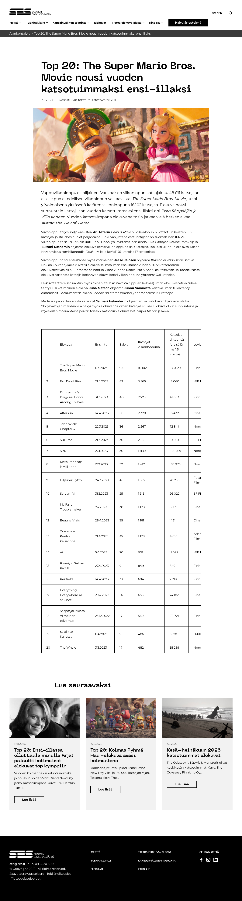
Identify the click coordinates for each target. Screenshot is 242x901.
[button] (230, 7)
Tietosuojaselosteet (26, 878)
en (220, 13)
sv (214, 13)
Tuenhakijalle (35, 22)
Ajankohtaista (19, 33)
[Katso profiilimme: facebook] (201, 859)
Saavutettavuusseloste (26, 873)
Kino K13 (155, 22)
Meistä (14, 22)
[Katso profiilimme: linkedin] (215, 859)
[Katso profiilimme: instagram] (208, 859)
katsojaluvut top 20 (72, 100)
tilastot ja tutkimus (102, 100)
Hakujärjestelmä (188, 22)
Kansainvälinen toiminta (70, 22)
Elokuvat (100, 22)
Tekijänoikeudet (59, 873)
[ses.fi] (30, 12)
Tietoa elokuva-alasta (127, 22)
